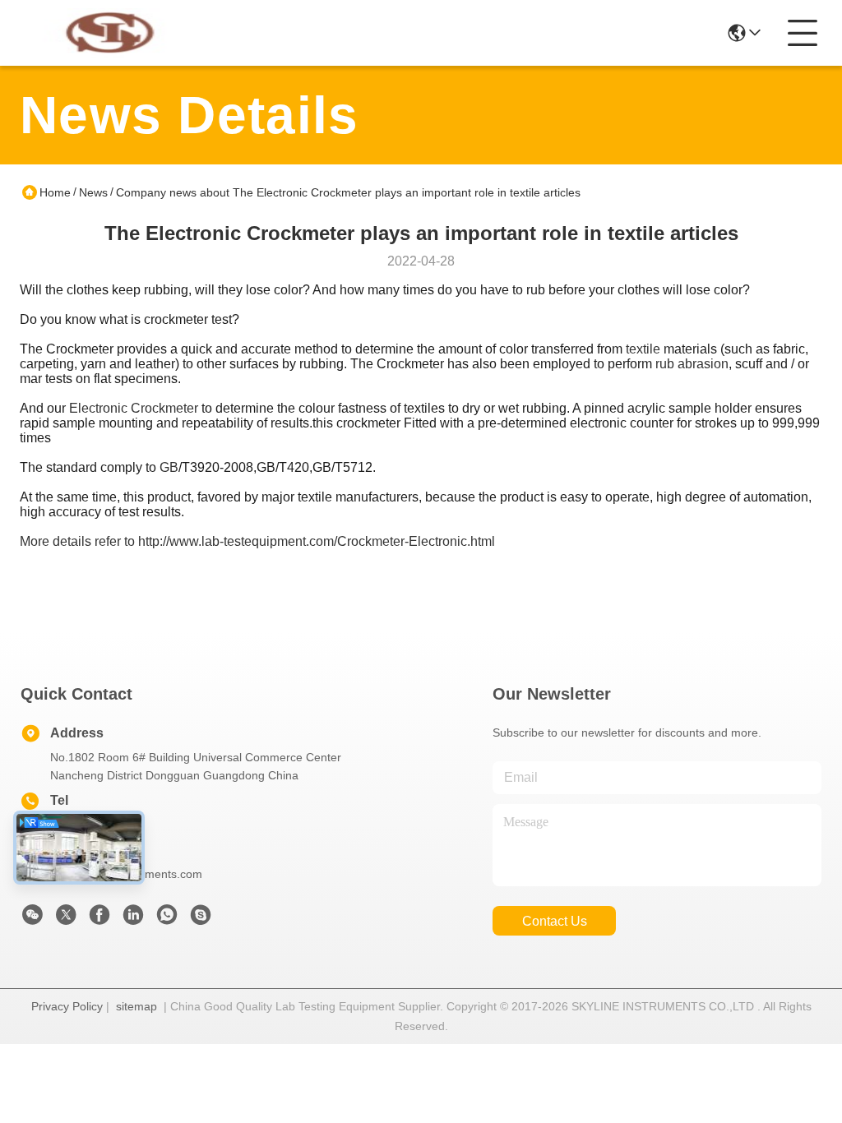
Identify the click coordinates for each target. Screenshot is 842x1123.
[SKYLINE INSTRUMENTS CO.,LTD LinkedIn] (133, 919)
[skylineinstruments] (200, 919)
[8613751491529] (166, 919)
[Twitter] (65, 919)
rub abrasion (692, 364)
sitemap (136, 1006)
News (93, 192)
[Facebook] (99, 919)
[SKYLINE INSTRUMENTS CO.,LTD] (110, 33)
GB (169, 467)
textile (643, 349)
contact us (554, 921)
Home (55, 192)
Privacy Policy (67, 1006)
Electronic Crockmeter (133, 408)
